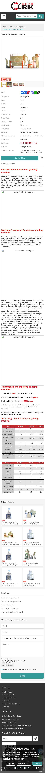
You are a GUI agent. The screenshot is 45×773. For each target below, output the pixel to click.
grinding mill (19, 27)
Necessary (9, 768)
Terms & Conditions (30, 669)
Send (22, 676)
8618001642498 (16, 728)
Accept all (37, 764)
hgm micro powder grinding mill (12, 612)
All (11, 27)
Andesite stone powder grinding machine (9, 584)
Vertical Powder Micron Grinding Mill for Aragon (10, 564)
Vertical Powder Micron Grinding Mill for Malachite (32, 543)
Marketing (40, 768)
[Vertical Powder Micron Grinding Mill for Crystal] (12, 513)
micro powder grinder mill (9, 608)
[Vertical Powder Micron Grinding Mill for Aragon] (12, 554)
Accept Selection (24, 764)
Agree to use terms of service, (20, 669)
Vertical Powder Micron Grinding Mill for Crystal (10, 523)
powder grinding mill (8, 605)
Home (5, 27)
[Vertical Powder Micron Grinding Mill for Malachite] (33, 534)
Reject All (10, 764)
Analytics (19, 768)
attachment (9, 665)
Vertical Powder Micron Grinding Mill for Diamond (32, 523)
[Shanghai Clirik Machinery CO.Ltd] (22, 6)
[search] (40, 16)
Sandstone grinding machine (11, 601)
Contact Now (20, 158)
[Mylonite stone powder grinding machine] (33, 554)
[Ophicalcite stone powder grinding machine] (33, 575)
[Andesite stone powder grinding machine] (12, 575)
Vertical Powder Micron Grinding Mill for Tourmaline (11, 543)
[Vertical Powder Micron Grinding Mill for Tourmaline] (12, 534)
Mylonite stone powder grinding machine (31, 564)
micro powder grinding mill (10, 598)
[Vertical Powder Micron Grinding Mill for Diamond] (33, 513)
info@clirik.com (25, 725)
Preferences (30, 768)
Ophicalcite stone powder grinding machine (32, 584)
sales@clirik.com (13, 725)
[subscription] (35, 738)
